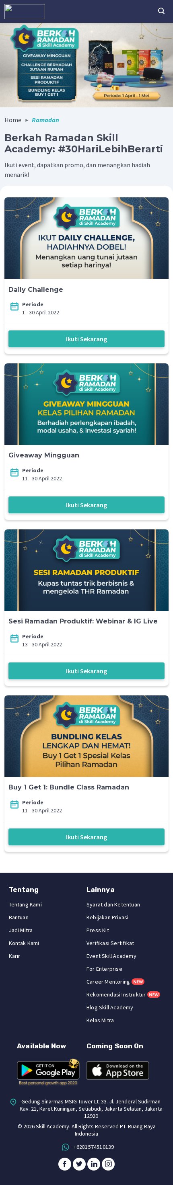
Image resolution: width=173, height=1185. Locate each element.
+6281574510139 (94, 1146)
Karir (15, 955)
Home (12, 120)
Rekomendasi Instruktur (116, 994)
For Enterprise (104, 968)
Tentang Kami (25, 904)
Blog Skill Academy (110, 1007)
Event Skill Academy (111, 955)
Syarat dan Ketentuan (113, 904)
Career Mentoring (108, 981)
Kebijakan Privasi (107, 917)
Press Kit (97, 930)
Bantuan (19, 917)
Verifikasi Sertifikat (110, 943)
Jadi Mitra (21, 930)
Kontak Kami (24, 943)
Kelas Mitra (100, 1020)
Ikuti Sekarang (86, 339)
